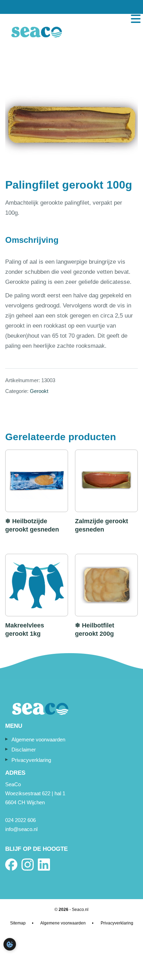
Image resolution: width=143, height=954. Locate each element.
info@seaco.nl (21, 829)
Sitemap (18, 923)
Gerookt (39, 391)
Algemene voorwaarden (38, 739)
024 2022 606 (20, 820)
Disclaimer (23, 749)
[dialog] (9, 944)
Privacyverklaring (31, 760)
